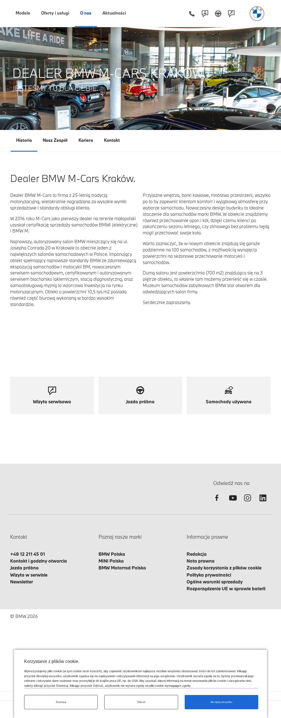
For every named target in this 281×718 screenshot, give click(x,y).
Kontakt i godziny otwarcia (38, 561)
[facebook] (216, 503)
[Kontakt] (205, 13)
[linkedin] (263, 503)
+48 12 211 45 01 (27, 554)
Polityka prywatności (209, 575)
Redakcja (197, 554)
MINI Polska (111, 561)
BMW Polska (112, 554)
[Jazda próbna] (218, 13)
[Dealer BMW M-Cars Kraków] (257, 13)
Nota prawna (201, 561)
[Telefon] (191, 13)
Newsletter (21, 581)
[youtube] (232, 503)
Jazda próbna (24, 568)
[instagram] (247, 503)
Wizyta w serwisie (28, 575)
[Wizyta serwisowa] (231, 13)
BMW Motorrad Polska (122, 568)
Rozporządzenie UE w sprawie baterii (226, 588)
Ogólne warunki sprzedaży (215, 581)
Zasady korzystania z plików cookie (224, 568)
